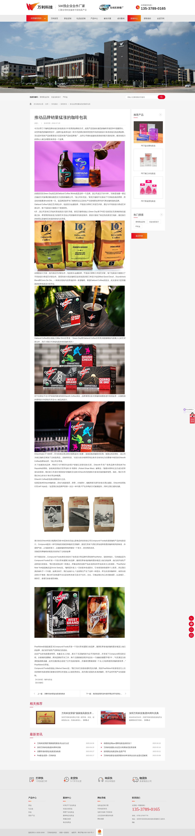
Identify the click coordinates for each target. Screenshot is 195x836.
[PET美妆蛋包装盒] (148, 188)
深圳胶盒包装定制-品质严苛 (115, 751)
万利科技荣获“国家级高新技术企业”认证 (78, 713)
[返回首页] (191, 635)
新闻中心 (134, 18)
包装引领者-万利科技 (105, 812)
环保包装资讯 (102, 808)
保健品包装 (67, 819)
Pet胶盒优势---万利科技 (46, 755)
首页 (47, 104)
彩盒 (30, 812)
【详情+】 (85, 720)
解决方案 (107, 18)
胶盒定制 (67, 18)
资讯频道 (54, 104)
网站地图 (101, 819)
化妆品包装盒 (67, 808)
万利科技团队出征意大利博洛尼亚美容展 (120, 747)
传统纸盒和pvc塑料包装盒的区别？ (118, 743)
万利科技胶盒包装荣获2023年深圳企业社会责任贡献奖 (125, 755)
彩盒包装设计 (56, 97)
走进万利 (160, 18)
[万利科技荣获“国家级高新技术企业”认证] (45, 718)
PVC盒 (65, 97)
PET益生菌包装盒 (148, 145)
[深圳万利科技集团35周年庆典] (113, 718)
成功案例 (120, 18)
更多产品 (31, 815)
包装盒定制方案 (103, 805)
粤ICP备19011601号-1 (86, 832)
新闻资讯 (64, 104)
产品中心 (94, 18)
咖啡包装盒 (48, 679)
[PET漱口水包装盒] (148, 160)
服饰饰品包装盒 (68, 815)
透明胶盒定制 (44, 97)
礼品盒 (30, 808)
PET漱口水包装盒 (148, 173)
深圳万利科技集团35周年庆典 (144, 713)
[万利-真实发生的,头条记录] (97, 57)
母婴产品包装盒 (68, 812)
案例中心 (67, 797)
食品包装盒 (67, 822)
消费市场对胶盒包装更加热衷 (54, 693)
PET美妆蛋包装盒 (148, 201)
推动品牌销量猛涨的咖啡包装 (80, 104)
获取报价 (147, 18)
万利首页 (54, 18)
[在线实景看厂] (111, 14)
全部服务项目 (36, 18)
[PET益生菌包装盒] (148, 132)
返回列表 (139, 235)
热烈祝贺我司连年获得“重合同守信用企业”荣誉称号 (107, 693)
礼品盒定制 (81, 18)
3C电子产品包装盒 (69, 805)
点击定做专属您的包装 (105, 815)
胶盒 (30, 805)
